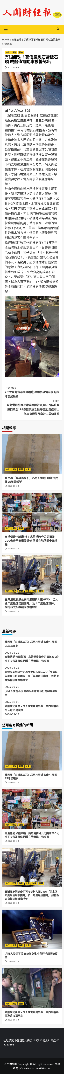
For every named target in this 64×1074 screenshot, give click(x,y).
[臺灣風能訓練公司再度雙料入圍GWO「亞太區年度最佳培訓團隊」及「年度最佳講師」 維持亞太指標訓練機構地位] (32, 575)
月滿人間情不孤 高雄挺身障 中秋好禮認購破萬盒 (31, 693)
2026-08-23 (13, 486)
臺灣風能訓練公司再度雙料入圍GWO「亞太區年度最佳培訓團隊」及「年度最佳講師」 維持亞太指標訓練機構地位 (31, 603)
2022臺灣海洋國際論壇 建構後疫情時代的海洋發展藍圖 (32, 392)
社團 (21, 469)
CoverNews (27, 1068)
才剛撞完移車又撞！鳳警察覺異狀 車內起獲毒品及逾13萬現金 (32, 708)
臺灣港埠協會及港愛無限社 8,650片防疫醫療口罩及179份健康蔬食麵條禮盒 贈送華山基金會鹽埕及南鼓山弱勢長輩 (33, 407)
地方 (8, 52)
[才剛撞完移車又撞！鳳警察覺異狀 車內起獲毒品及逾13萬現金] (32, 988)
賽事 (41, 591)
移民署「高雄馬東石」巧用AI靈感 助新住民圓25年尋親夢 (31, 643)
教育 (14, 591)
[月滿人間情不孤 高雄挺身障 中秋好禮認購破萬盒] (32, 929)
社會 (21, 52)
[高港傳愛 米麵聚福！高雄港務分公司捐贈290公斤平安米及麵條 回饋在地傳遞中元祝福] (32, 512)
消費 (14, 945)
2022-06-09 (13, 67)
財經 (34, 591)
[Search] (58, 29)
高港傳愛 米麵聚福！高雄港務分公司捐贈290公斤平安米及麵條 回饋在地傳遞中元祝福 (31, 540)
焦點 (14, 52)
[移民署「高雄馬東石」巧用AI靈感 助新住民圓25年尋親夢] (32, 453)
